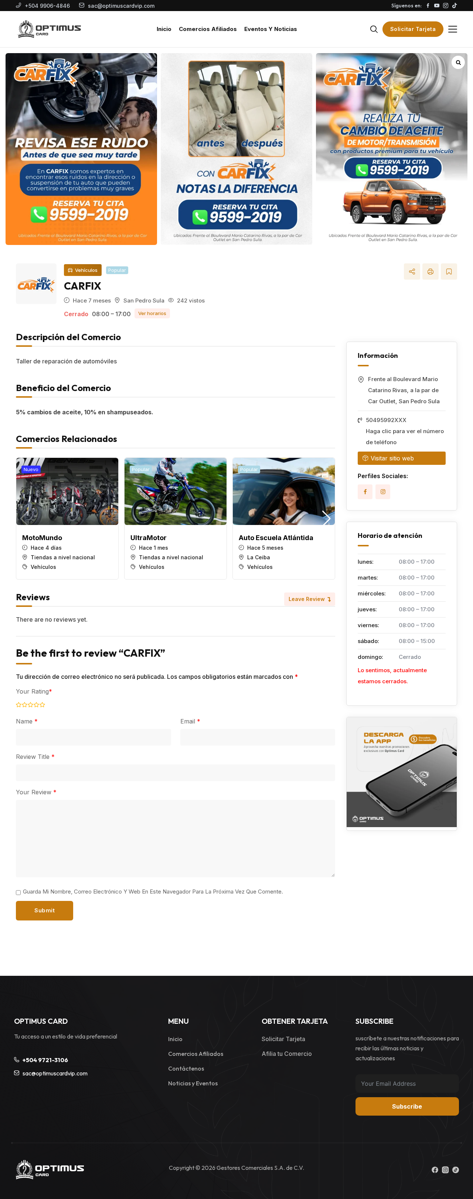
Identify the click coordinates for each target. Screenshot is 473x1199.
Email (190, 721)
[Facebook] (365, 491)
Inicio (175, 1039)
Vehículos (86, 270)
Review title (35, 756)
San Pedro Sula (143, 300)
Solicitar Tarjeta (413, 29)
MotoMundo (42, 538)
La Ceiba (258, 557)
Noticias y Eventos (193, 1083)
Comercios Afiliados (195, 1053)
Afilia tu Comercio (287, 1053)
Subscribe (407, 1106)
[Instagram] (382, 491)
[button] (326, 519)
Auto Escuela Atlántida (276, 538)
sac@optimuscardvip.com (121, 6)
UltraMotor (148, 538)
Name (27, 721)
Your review (36, 792)
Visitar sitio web (392, 458)
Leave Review (307, 599)
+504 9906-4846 (47, 6)
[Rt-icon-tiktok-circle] (455, 1170)
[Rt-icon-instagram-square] (445, 1170)
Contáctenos (186, 1068)
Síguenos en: (406, 5)
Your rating (34, 691)
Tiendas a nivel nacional (63, 557)
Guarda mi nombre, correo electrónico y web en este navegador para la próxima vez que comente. (153, 891)
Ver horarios (152, 313)
